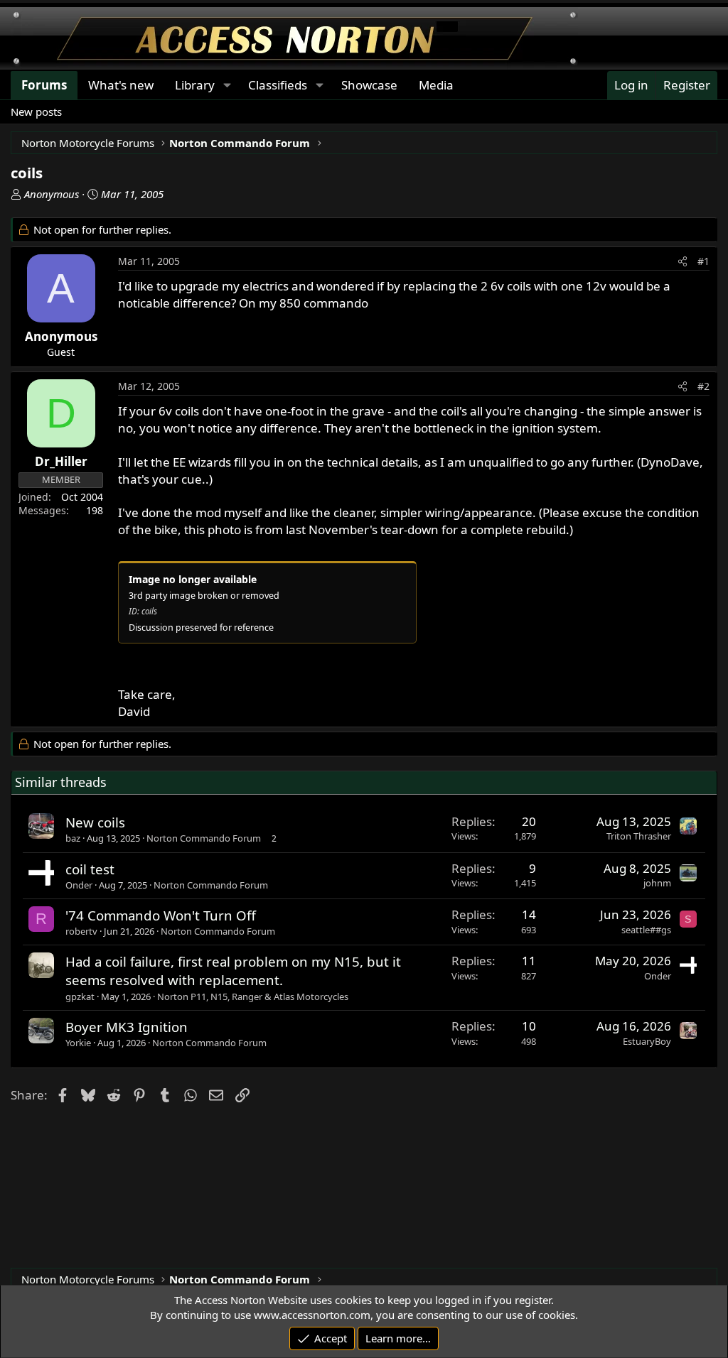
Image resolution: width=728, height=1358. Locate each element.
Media (436, 85)
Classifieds (277, 85)
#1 (703, 261)
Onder (78, 885)
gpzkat (80, 996)
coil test (89, 869)
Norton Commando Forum (203, 838)
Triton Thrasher (638, 836)
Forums (44, 85)
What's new (121, 85)
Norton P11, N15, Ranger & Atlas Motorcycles (252, 996)
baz (72, 838)
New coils (95, 822)
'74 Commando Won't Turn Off (160, 915)
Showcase (369, 85)
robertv (81, 931)
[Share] (682, 261)
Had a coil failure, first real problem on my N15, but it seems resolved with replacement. (233, 970)
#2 (703, 386)
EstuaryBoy (647, 1041)
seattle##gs (646, 929)
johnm (657, 882)
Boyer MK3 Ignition (126, 1027)
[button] (226, 85)
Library (195, 85)
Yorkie (78, 1042)
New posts (36, 111)
